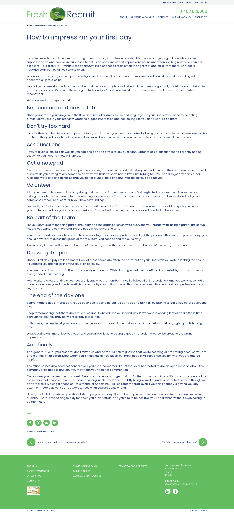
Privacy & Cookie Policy (133, 466)
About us (32, 466)
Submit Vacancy (181, 17)
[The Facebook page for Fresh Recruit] (175, 491)
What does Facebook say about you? (179, 442)
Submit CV (201, 17)
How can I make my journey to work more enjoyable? (62, 442)
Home (29, 25)
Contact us (34, 480)
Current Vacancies (142, 17)
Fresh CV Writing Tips (196, 2)
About (123, 17)
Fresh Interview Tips (173, 2)
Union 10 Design (200, 511)
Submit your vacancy (85, 466)
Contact (163, 17)
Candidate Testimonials (87, 475)
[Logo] (61, 14)
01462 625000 (193, 11)
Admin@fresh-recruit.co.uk (181, 484)
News (53, 431)
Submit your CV (82, 471)
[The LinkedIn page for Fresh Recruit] (167, 491)
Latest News (36, 25)
